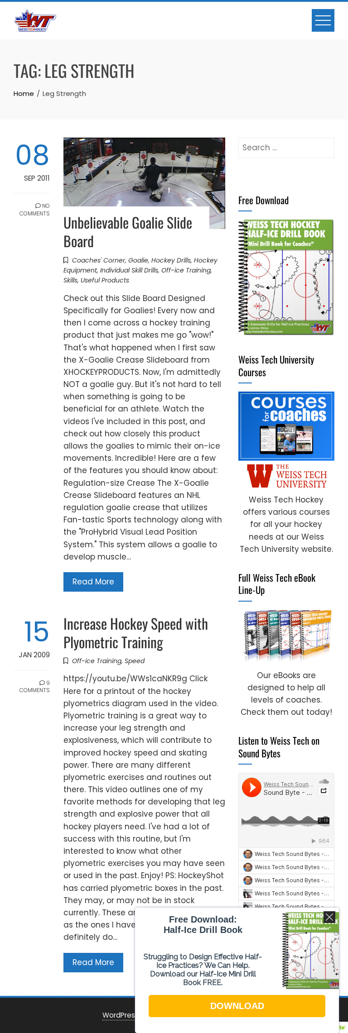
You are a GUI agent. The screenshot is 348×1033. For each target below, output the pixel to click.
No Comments (34, 209)
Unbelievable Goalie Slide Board (127, 231)
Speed (135, 660)
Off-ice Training (186, 270)
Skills (70, 280)
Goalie (138, 260)
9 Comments (34, 686)
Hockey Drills (171, 260)
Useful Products (105, 280)
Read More (93, 581)
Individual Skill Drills (129, 270)
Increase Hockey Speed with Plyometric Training (135, 632)
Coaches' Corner (98, 260)
